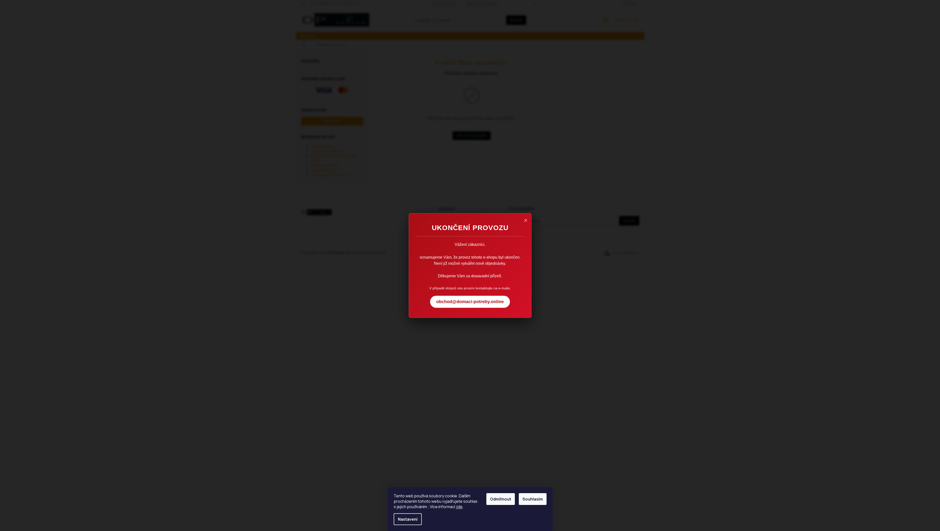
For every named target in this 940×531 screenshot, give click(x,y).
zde (459, 506)
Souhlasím (532, 499)
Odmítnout (500, 499)
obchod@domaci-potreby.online (470, 301)
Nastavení (408, 519)
